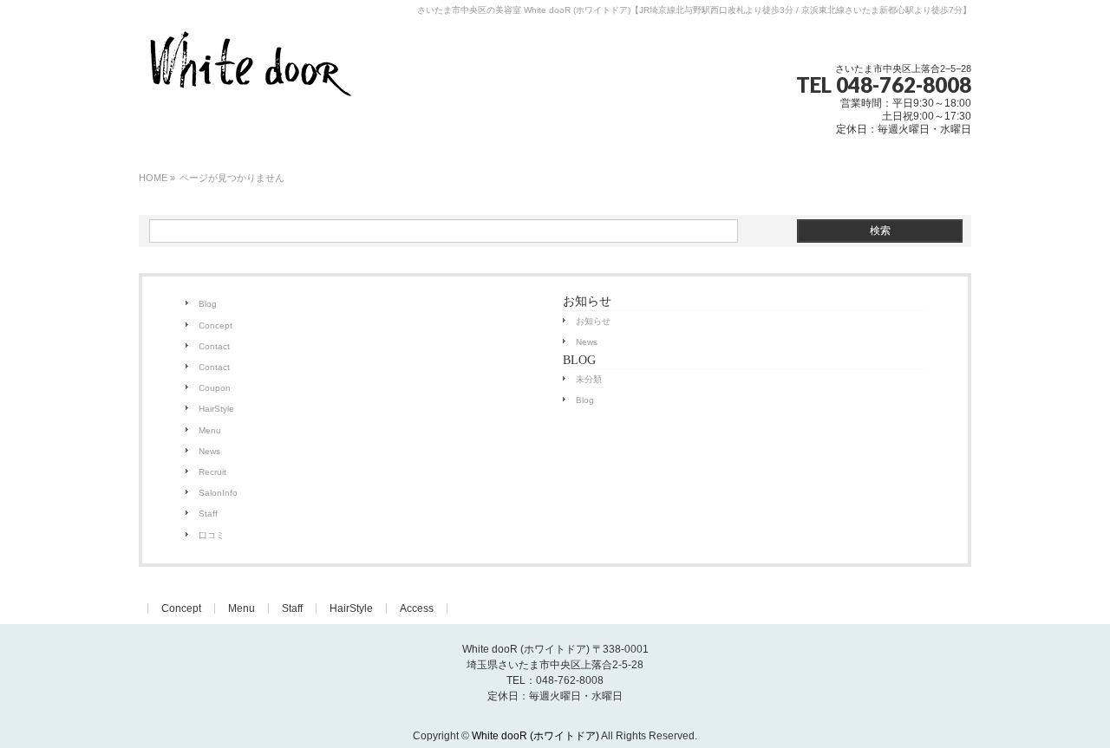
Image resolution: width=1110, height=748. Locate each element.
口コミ (212, 535)
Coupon (215, 388)
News (209, 451)
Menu (210, 430)
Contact (214, 346)
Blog (208, 304)
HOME (153, 177)
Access (417, 608)
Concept (215, 325)
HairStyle (216, 408)
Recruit (212, 472)
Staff (208, 513)
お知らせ (593, 321)
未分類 (589, 379)
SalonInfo (218, 493)
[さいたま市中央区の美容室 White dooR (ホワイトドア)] (250, 89)
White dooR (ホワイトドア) (535, 736)
